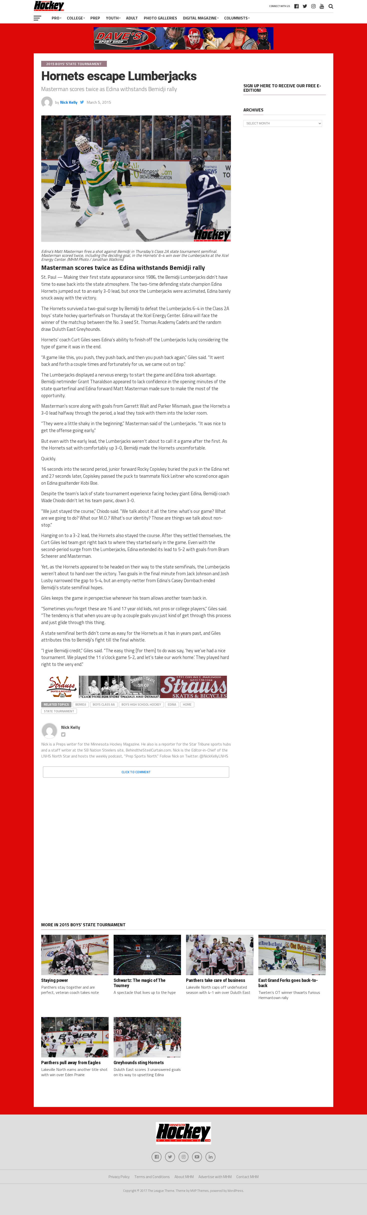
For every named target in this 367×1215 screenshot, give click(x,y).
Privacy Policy (119, 1177)
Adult (132, 18)
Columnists (236, 18)
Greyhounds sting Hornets (139, 1062)
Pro (55, 18)
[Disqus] (136, 844)
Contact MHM (247, 1177)
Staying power (54, 980)
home (187, 704)
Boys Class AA (104, 704)
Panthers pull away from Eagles (70, 1062)
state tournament (59, 711)
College (75, 18)
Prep (95, 18)
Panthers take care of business (215, 980)
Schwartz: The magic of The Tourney (140, 982)
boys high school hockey (141, 704)
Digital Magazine (200, 18)
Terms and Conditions (152, 1177)
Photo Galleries (160, 18)
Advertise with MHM (215, 1177)
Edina (172, 704)
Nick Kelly (68, 102)
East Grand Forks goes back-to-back (288, 982)
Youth (112, 18)
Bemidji (80, 704)
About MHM (184, 1177)
